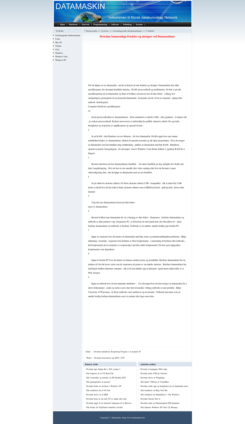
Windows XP (60, 60)
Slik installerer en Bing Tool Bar (154, 390)
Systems (139, 24)
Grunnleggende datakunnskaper (67, 35)
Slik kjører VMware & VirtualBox (155, 381)
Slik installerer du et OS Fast (98, 390)
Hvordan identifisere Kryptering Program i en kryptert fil (117, 351)
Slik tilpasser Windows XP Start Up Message (159, 407)
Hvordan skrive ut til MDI (97, 394)
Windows (59, 53)
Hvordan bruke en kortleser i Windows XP (104, 386)
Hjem (62, 24)
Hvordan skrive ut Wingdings (153, 377)
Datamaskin (91, 30)
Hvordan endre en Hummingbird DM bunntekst (160, 403)
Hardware (73, 24)
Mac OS (58, 42)
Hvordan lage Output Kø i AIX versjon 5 (103, 369)
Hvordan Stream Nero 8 (151, 398)
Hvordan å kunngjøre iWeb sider (154, 369)
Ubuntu (58, 46)
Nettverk (85, 24)
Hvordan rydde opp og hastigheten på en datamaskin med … (165, 386)
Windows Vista (61, 56)
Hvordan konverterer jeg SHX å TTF (109, 357)
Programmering (100, 24)
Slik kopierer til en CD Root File (100, 373)
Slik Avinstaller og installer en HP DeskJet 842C (106, 377)
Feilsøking (127, 24)
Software (115, 24)
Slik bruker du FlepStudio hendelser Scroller (105, 407)
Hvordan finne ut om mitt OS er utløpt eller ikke (106, 398)
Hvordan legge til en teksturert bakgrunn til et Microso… (109, 403)
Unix (57, 49)
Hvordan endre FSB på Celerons (154, 373)
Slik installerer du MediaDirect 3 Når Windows (160, 394)
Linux (57, 38)
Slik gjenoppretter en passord (98, 381)
